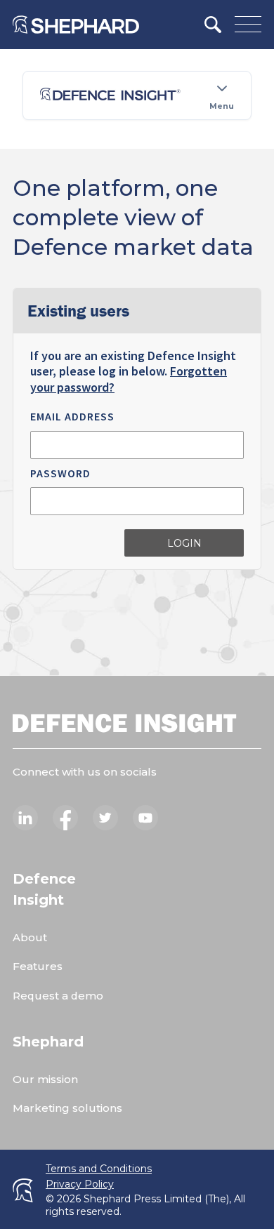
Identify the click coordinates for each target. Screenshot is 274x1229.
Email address (72, 416)
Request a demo (58, 995)
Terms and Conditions (99, 1169)
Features (38, 966)
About (30, 937)
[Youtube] (145, 817)
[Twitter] (105, 817)
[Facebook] (65, 817)
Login (184, 543)
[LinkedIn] (25, 817)
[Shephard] (76, 24)
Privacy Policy (80, 1184)
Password (60, 473)
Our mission (45, 1079)
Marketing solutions (67, 1108)
